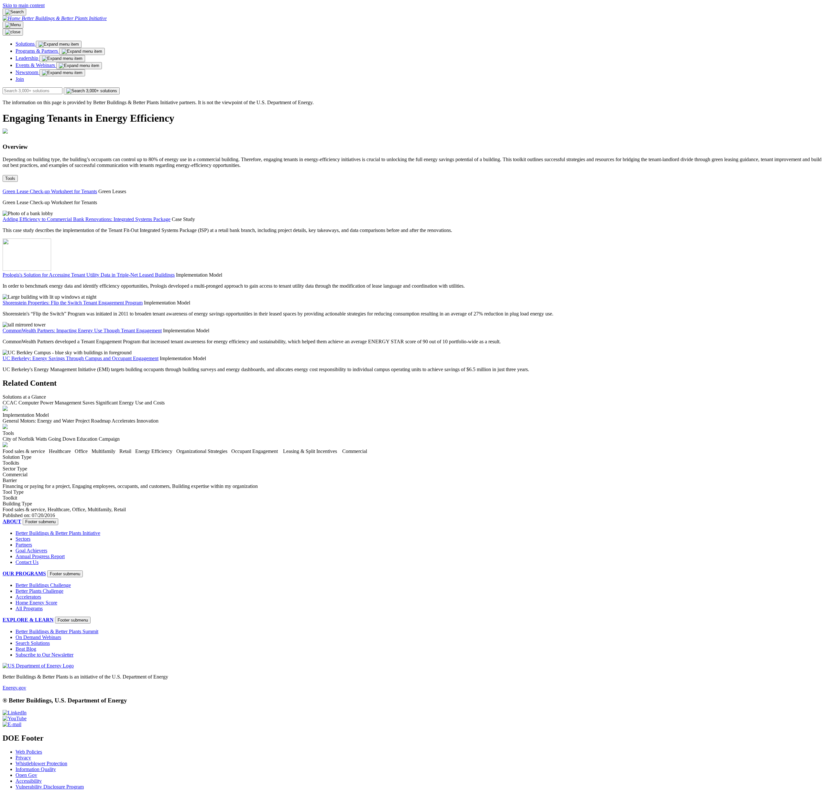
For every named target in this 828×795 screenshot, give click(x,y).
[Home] (12, 18)
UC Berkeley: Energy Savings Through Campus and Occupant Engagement (80, 358)
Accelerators (28, 597)
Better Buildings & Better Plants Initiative (64, 18)
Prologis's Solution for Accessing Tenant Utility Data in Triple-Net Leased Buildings (89, 275)
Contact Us (27, 562)
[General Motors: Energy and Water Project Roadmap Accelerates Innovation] (5, 427)
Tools (10, 178)
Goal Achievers (31, 550)
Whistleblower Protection (41, 763)
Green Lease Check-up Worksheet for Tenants (50, 191)
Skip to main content (24, 5)
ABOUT (12, 521)
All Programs (29, 608)
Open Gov (26, 775)
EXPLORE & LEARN (28, 620)
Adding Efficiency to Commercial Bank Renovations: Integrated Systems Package (86, 219)
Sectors (23, 539)
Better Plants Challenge (39, 591)
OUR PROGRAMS (24, 573)
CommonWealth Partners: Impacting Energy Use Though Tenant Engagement (82, 330)
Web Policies (29, 752)
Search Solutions (33, 643)
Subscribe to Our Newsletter (44, 654)
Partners (24, 544)
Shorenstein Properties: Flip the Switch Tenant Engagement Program (73, 302)
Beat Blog (26, 649)
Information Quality (36, 769)
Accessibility (29, 781)
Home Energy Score (36, 602)
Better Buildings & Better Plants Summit (57, 631)
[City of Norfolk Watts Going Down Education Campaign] (5, 445)
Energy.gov (14, 687)
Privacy (23, 757)
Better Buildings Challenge (43, 585)
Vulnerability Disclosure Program (50, 786)
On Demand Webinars (38, 637)
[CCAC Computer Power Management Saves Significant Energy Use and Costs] (5, 409)
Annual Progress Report (40, 556)
